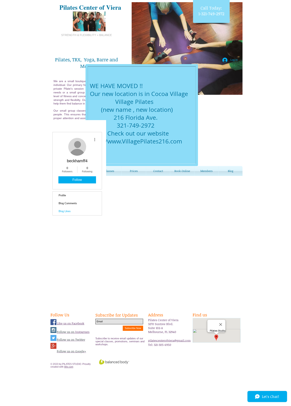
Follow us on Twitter (71, 339)
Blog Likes (65, 211)
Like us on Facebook (70, 323)
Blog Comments (68, 203)
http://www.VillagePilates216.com (136, 141)
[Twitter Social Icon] (53, 338)
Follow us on (66, 332)
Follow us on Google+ (71, 351)
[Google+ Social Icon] (53, 346)
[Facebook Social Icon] (53, 322)
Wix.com (68, 366)
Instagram (82, 332)
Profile (62, 195)
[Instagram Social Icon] (53, 330)
